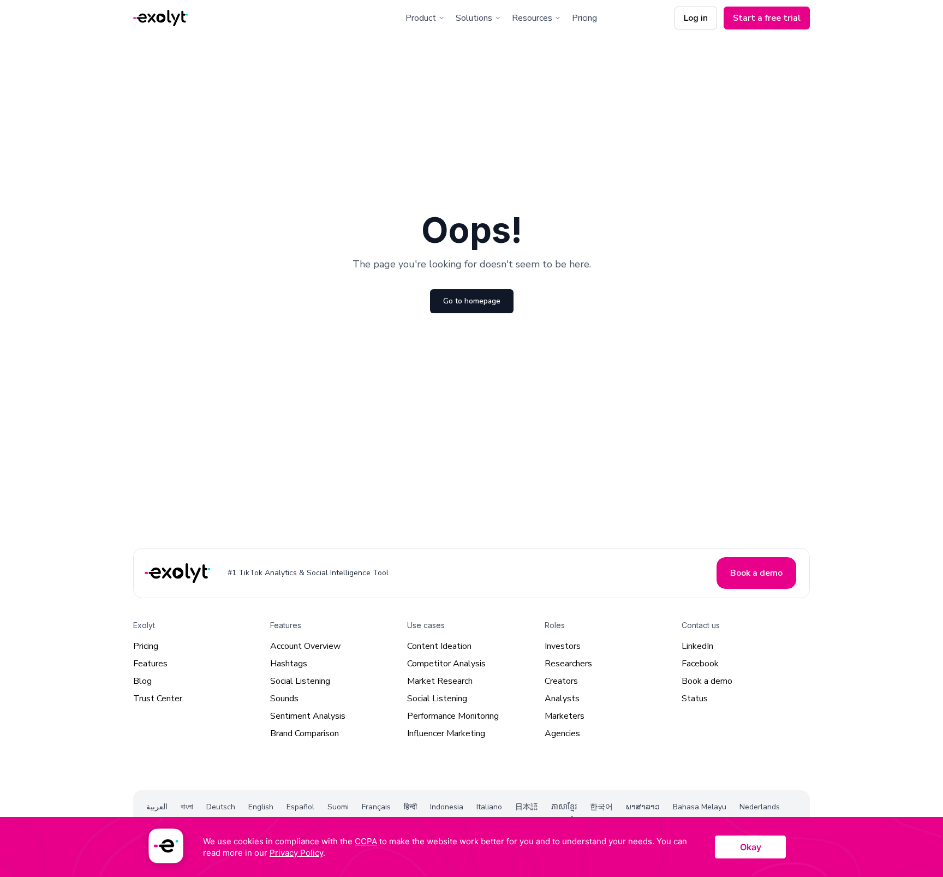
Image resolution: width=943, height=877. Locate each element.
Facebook (700, 664)
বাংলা (187, 807)
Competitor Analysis (446, 664)
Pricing (584, 18)
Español (300, 807)
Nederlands (759, 807)
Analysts (562, 699)
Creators (561, 681)
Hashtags (288, 664)
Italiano (489, 807)
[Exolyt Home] (178, 573)
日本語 (526, 807)
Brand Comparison (304, 733)
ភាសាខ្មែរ (564, 807)
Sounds (284, 699)
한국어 (601, 807)
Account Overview (305, 646)
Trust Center (157, 699)
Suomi (338, 807)
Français (376, 807)
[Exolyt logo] (160, 18)
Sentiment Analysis (307, 716)
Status (695, 699)
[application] (471, 847)
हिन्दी (410, 807)
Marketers (564, 716)
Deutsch (220, 807)
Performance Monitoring (453, 716)
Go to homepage (471, 301)
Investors (563, 646)
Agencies (562, 733)
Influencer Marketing (446, 733)
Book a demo (707, 681)
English (260, 807)
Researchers (568, 664)
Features (150, 664)
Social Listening (300, 681)
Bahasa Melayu (699, 807)
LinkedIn (697, 646)
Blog (142, 681)
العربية (157, 807)
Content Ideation (439, 646)
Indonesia (446, 807)
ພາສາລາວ (643, 807)
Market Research (440, 681)
